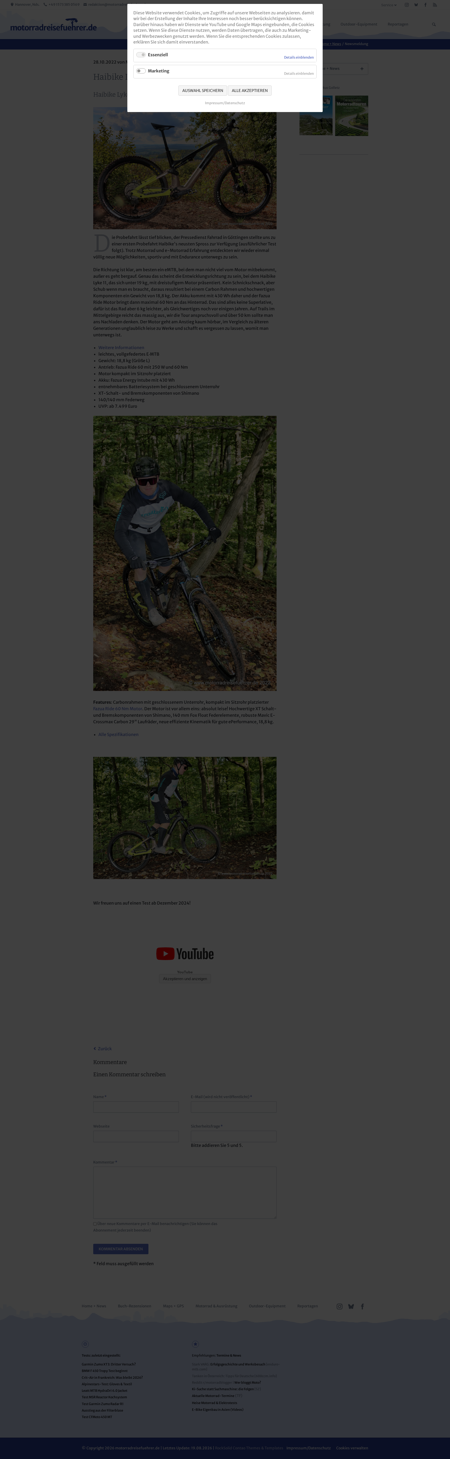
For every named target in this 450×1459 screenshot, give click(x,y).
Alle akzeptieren (250, 90)
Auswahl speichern (202, 90)
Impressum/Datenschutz (225, 103)
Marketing (158, 70)
